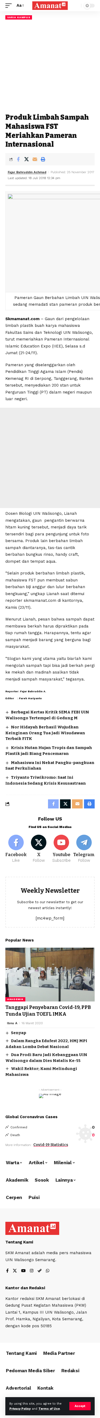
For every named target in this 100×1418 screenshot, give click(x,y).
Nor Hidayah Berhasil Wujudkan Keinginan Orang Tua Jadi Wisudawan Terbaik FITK (45, 733)
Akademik (15, 999)
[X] (38, 849)
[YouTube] (23, 1271)
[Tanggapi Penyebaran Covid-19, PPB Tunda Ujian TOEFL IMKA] (50, 974)
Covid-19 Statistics (50, 1145)
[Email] (34, 159)
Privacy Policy (20, 1409)
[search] (76, 5)
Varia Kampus (18, 17)
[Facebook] (16, 849)
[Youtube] (61, 849)
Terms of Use (49, 1409)
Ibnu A (12, 1023)
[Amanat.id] (50, 5)
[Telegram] (84, 849)
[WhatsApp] (47, 1271)
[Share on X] (26, 159)
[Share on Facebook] (18, 159)
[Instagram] (31, 1271)
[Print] (43, 159)
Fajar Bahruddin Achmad (27, 172)
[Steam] (39, 1271)
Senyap (18, 1032)
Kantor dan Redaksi (25, 1287)
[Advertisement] (50, 66)
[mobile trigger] (9, 5)
